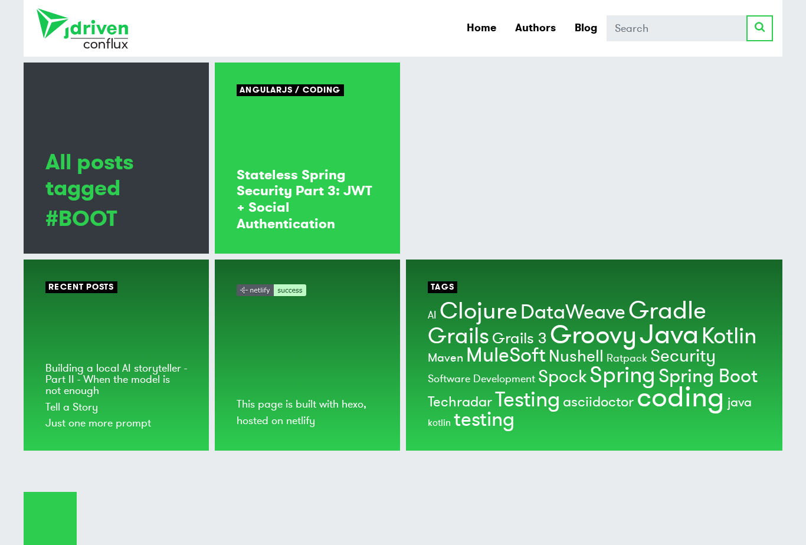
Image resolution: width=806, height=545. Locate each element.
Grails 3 (519, 339)
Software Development (481, 379)
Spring (622, 375)
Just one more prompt (98, 423)
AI (432, 315)
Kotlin (729, 336)
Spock (562, 376)
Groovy (593, 335)
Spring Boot (708, 376)
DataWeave (572, 312)
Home (481, 28)
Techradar (460, 402)
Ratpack (627, 358)
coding (681, 397)
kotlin (439, 422)
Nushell (576, 356)
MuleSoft (506, 355)
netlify (300, 420)
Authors (535, 28)
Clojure (478, 311)
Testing (527, 400)
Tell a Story (71, 407)
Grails (458, 336)
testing (484, 419)
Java (669, 335)
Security (683, 355)
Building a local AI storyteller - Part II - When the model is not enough (116, 379)
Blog (586, 28)
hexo (352, 404)
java (740, 402)
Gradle (667, 310)
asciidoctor (598, 402)
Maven (445, 358)
